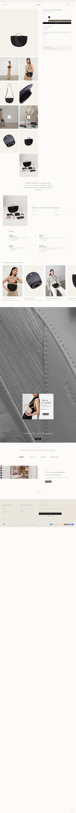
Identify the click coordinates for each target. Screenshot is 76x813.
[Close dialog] (52, 394)
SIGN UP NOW (45, 414)
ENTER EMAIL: (44, 409)
